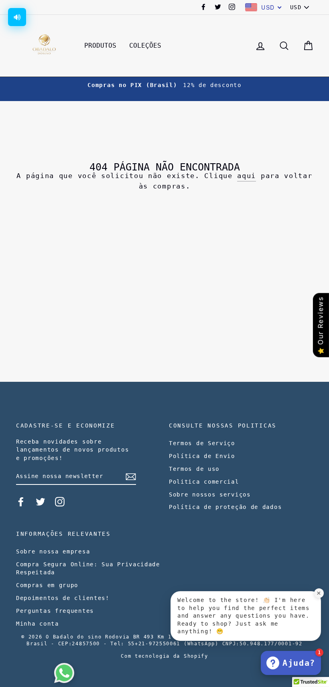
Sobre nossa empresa (53, 551)
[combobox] (263, 7)
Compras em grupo (47, 585)
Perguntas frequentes (55, 611)
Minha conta (37, 623)
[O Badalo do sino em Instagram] (60, 502)
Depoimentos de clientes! (63, 598)
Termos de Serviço (202, 443)
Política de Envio (202, 456)
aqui (246, 176)
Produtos (100, 45)
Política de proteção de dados (225, 507)
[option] (164, 85)
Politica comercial (204, 481)
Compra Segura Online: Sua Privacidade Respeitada (88, 568)
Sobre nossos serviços (210, 494)
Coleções (145, 45)
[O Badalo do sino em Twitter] (40, 502)
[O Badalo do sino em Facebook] (21, 502)
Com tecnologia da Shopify (164, 656)
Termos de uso (194, 469)
